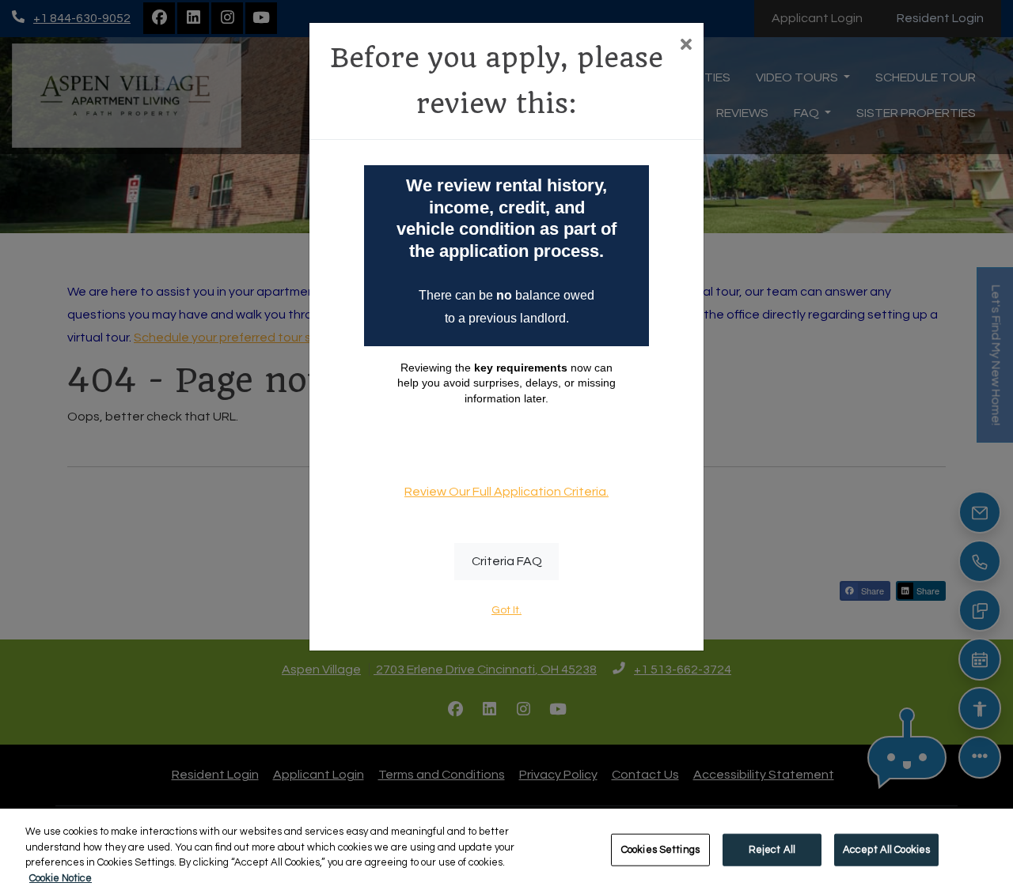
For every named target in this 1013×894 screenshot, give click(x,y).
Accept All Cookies (886, 849)
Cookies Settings (660, 849)
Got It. (506, 610)
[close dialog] (685, 46)
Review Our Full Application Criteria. (506, 491)
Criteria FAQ (507, 561)
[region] (506, 851)
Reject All (772, 849)
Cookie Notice (60, 877)
